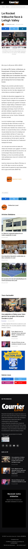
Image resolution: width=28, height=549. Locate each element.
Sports (7, 6)
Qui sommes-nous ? (21, 545)
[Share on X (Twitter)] (14, 28)
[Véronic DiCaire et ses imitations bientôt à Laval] (6, 344)
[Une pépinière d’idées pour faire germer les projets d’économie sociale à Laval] (14, 305)
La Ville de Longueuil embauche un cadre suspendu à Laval (12, 234)
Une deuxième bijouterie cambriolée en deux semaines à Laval (13, 257)
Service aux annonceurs (9, 545)
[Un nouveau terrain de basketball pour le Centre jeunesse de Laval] (14, 270)
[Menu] (3, 2)
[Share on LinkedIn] (22, 28)
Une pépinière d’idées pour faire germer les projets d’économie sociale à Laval (13, 316)
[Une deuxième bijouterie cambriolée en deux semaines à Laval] (14, 247)
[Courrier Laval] (14, 2)
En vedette (5, 192)
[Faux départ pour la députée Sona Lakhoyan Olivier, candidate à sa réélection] (6, 333)
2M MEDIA (23, 536)
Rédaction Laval (10, 24)
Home (3, 6)
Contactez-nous (15, 539)
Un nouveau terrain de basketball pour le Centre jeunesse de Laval (14, 279)
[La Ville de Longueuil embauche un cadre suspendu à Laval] (14, 224)
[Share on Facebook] (5, 28)
